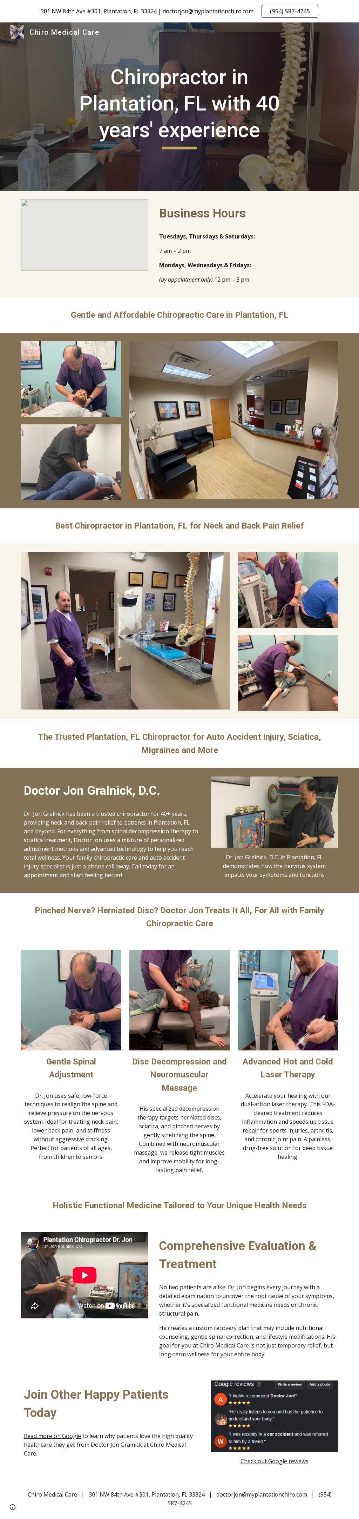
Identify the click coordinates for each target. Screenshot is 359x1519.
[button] (13, 1507)
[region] (179, 11)
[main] (179, 107)
